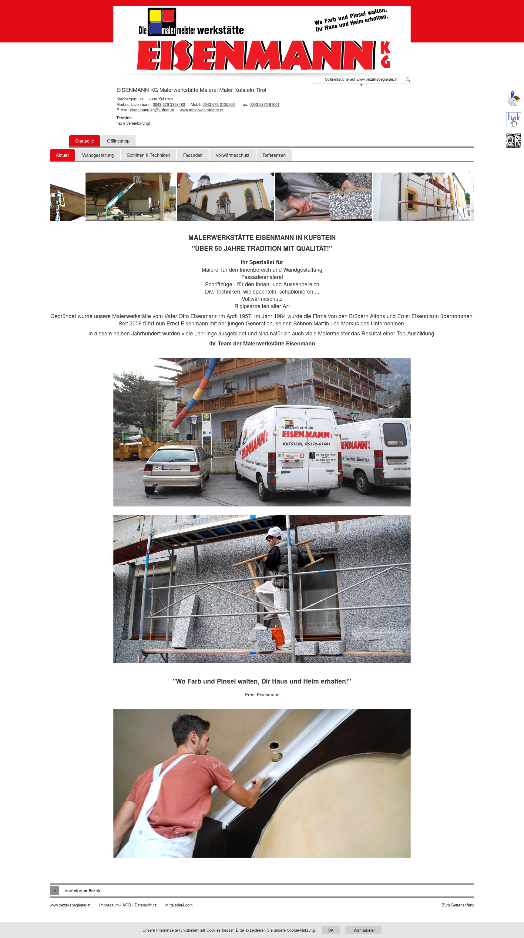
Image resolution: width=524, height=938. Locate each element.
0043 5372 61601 (265, 104)
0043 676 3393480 (169, 104)
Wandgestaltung (98, 155)
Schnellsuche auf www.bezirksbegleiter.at (361, 79)
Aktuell (62, 155)
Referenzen (274, 155)
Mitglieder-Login (179, 905)
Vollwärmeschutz (233, 155)
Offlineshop (118, 140)
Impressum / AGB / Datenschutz (128, 905)
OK (331, 930)
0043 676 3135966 (219, 104)
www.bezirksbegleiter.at (70, 905)
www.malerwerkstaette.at (201, 110)
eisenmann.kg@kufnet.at (152, 110)
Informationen (363, 930)
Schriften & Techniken (148, 155)
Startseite (84, 140)
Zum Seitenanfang (458, 905)
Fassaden (193, 155)
